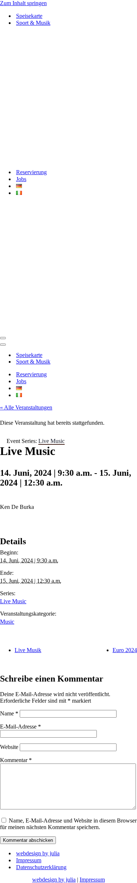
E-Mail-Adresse (20, 726)
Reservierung (31, 172)
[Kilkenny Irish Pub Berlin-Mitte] (68, 97)
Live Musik (28, 650)
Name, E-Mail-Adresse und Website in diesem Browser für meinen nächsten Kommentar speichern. (68, 823)
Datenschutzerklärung (41, 867)
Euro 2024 (125, 650)
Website (9, 747)
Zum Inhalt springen (23, 3)
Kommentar (16, 760)
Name (9, 713)
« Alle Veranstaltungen (26, 407)
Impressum (28, 860)
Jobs (21, 179)
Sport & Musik (33, 23)
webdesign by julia (38, 853)
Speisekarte (29, 16)
